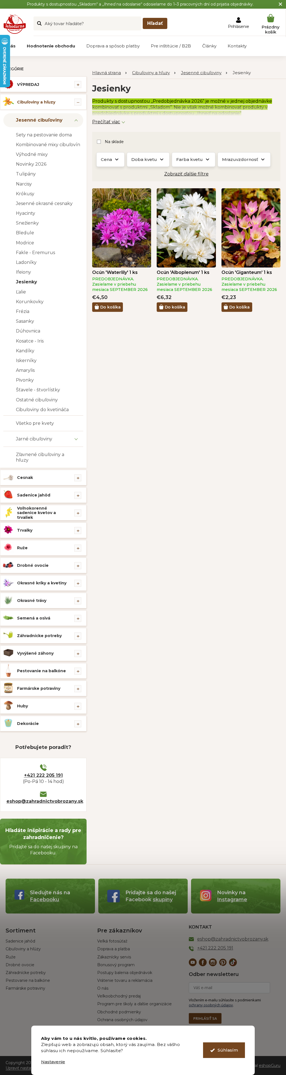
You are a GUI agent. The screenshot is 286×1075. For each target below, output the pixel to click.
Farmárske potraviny (38, 688)
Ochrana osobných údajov (122, 1019)
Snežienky (27, 223)
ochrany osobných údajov (211, 1004)
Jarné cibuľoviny (34, 439)
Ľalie (21, 292)
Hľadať (155, 23)
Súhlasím (228, 1050)
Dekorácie (28, 723)
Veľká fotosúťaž (112, 941)
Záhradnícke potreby (39, 635)
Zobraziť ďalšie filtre (186, 174)
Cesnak (25, 477)
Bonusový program (116, 964)
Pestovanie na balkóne (41, 670)
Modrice (25, 242)
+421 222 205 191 (43, 775)
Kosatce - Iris (30, 341)
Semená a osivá (33, 618)
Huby (22, 705)
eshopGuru (269, 1065)
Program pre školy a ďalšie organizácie (134, 1003)
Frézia (22, 311)
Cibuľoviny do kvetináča (42, 409)
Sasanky (25, 321)
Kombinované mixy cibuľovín (48, 144)
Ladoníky (26, 262)
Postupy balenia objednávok (124, 972)
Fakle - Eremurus (35, 252)
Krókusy (25, 193)
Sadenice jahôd (33, 495)
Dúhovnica (28, 331)
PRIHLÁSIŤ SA (205, 1018)
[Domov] (109, 73)
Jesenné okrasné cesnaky (44, 203)
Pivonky (25, 380)
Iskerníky (26, 360)
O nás (102, 988)
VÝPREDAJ (28, 84)
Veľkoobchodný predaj (119, 996)
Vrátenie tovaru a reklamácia (124, 980)
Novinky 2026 (31, 164)
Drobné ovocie (33, 565)
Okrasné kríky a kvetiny (41, 582)
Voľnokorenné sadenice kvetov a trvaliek (36, 513)
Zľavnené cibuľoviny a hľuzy (40, 457)
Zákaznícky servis (114, 957)
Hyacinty (25, 213)
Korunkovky (30, 301)
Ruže (22, 547)
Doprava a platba (113, 948)
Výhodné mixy (32, 154)
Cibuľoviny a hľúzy (23, 948)
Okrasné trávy (31, 600)
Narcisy (24, 184)
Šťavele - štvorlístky (38, 389)
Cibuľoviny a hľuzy (36, 102)
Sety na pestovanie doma (44, 135)
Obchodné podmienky (119, 1011)
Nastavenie (53, 1062)
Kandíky (25, 350)
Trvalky (24, 530)
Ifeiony (23, 272)
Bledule (25, 232)
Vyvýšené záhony (35, 653)
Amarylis (25, 370)
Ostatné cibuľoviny (37, 399)
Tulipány (26, 174)
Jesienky (26, 282)
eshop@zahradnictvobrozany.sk (43, 801)
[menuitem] (51, 46)
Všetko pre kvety (35, 423)
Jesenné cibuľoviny (39, 120)
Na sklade (114, 141)
